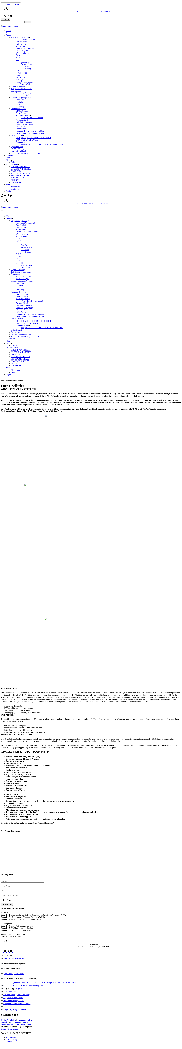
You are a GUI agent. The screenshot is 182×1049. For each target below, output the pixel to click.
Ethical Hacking (17, 149)
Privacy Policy (11, 1039)
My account (15, 187)
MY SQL (19, 80)
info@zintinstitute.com (10, 4)
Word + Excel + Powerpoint (32, 118)
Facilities (4, 1022)
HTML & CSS (21, 73)
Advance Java (26, 64)
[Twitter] (11, 16)
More (8, 184)
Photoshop (20, 106)
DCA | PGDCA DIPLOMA (27, 140)
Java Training (26, 68)
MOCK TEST (16, 180)
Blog (8, 158)
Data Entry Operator (24, 122)
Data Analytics (21, 42)
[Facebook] (8, 16)
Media (8, 160)
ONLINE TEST (17, 182)
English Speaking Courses (21, 151)
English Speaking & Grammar (15, 1010)
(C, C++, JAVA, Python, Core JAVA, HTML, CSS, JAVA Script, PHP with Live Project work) (38, 983)
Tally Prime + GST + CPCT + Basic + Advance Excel (42, 144)
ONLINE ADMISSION (20, 167)
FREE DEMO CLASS (20, 176)
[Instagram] (8, 952)
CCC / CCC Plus (22, 126)
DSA (18, 55)
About (8, 33)
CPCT (6, 986)
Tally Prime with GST (12, 992)
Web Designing (22, 51)
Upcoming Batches (25, 1020)
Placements (10, 155)
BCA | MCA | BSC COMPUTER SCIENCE (33, 138)
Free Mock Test (7, 1024)
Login (8, 191)
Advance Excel (22, 120)
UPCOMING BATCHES (21, 169)
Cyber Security (17, 147)
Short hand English (23, 93)
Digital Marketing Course (13, 998)
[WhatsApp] (2, 16)
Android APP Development (26, 48)
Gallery (14, 162)
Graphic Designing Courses (22, 97)
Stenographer (16, 91)
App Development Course (14, 974)
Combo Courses (22, 142)
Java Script (25, 66)
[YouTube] (11, 952)
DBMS (19, 75)
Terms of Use (11, 1037)
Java (17, 60)
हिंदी (15, 989)
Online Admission (8, 1020)
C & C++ (19, 71)
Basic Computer (22, 113)
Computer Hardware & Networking (30, 131)
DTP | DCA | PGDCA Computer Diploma (26, 986)
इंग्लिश (20, 989)
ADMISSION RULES (20, 178)
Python (18, 57)
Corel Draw (20, 100)
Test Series (20, 1024)
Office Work (21, 129)
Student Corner (12, 164)
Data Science (21, 44)
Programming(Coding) (20, 37)
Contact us (15, 189)
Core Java (25, 62)
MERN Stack (21, 46)
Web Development (23, 53)
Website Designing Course (13, 1001)
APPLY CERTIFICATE (20, 173)
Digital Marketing (18, 86)
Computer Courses (18, 109)
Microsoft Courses (23, 115)
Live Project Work (23, 84)
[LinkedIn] (14, 952)
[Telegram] (5, 16)
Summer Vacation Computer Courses (25, 153)
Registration (13, 1029)
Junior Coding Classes (24, 82)
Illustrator (19, 102)
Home (8, 31)
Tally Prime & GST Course (21, 89)
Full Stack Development (25, 40)
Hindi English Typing (24, 124)
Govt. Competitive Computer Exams (30, 133)
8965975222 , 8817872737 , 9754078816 (93, 11)
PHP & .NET (21, 77)
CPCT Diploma (22, 111)
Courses (9, 35)
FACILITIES (16, 171)
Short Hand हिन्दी (22, 95)
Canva (18, 104)
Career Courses (17, 135)
